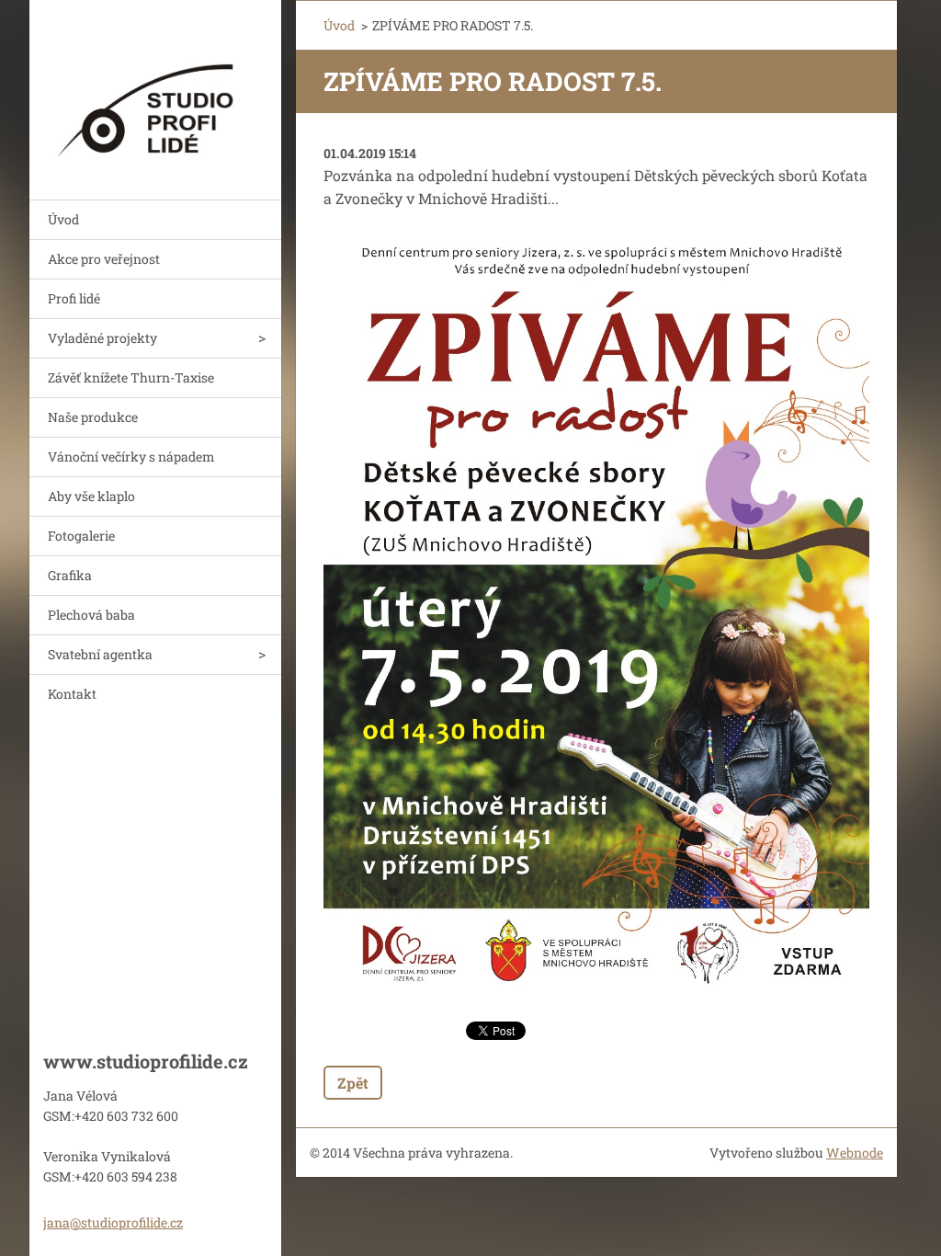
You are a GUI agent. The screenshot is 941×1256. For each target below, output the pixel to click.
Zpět (352, 1082)
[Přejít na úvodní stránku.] (155, 88)
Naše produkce (93, 417)
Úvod (63, 219)
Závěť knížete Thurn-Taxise (131, 377)
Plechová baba (91, 614)
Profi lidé (74, 298)
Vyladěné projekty (102, 338)
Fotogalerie (81, 535)
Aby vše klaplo (91, 496)
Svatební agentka (100, 654)
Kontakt (72, 693)
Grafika (70, 575)
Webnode (854, 1152)
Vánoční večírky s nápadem (131, 456)
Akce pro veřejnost (104, 259)
